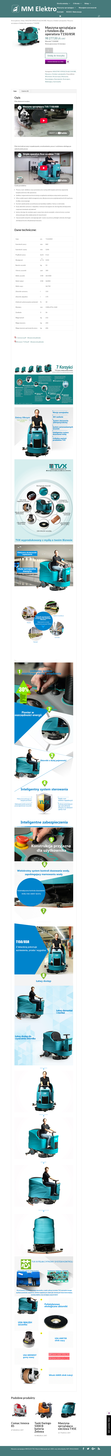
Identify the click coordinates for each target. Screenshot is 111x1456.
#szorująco (66, 79)
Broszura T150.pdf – (30, 342)
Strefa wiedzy (62, 3)
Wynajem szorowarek (87, 8)
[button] (39, 29)
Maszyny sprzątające (65, 8)
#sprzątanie (58, 79)
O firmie (76, 3)
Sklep (86, 3)
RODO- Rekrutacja (74, 12)
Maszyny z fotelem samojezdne (56, 20)
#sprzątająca (49, 79)
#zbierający (48, 82)
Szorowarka (57, 82)
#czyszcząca (57, 76)
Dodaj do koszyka (55, 55)
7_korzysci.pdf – (28, 338)
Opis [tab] (15, 91)
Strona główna (15, 20)
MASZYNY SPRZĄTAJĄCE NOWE (35, 20)
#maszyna (64, 76)
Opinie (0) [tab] (25, 91)
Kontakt (60, 12)
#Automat (48, 76)
